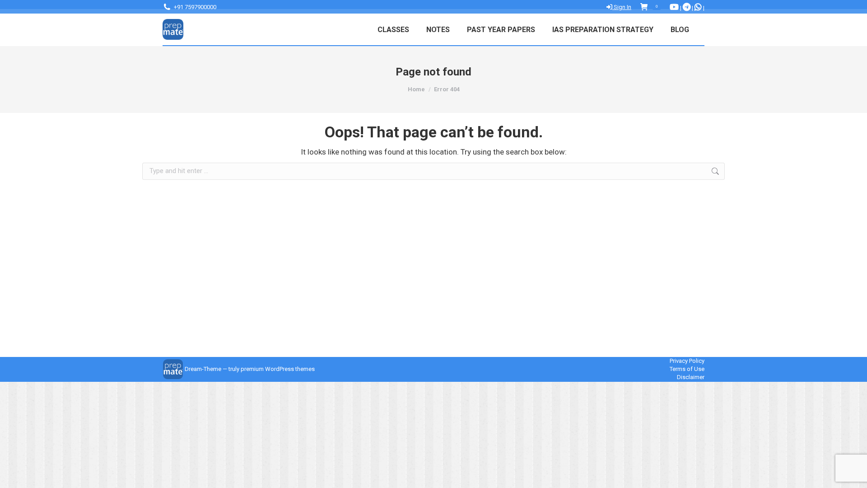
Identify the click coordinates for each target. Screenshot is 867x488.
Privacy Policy (687, 360)
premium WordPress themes (278, 369)
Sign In (621, 7)
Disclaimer (690, 377)
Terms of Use (687, 369)
